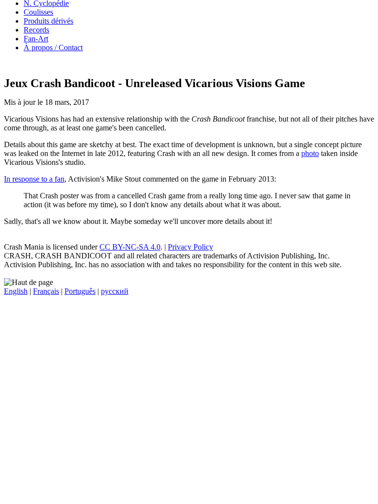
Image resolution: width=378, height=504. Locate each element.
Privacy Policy (190, 247)
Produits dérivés (48, 21)
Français (46, 291)
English (16, 291)
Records (36, 30)
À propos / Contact (53, 47)
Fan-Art (36, 38)
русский (114, 291)
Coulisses (38, 12)
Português (79, 291)
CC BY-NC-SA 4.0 (129, 247)
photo (310, 153)
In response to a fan (34, 179)
